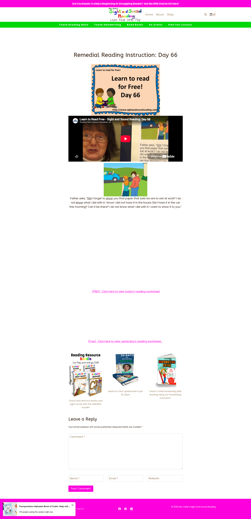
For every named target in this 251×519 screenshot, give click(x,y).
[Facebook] (119, 508)
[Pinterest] (125, 508)
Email (113, 478)
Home (149, 14)
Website (153, 478)
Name (74, 478)
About (160, 14)
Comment (77, 437)
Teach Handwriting (107, 24)
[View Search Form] (205, 14)
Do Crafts (156, 24)
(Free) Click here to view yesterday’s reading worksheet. (125, 341)
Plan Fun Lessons (180, 24)
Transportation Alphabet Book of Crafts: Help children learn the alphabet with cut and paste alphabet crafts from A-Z (44, 506)
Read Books (135, 24)
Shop (170, 14)
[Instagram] (131, 508)
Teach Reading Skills (73, 24)
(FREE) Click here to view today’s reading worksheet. (125, 291)
